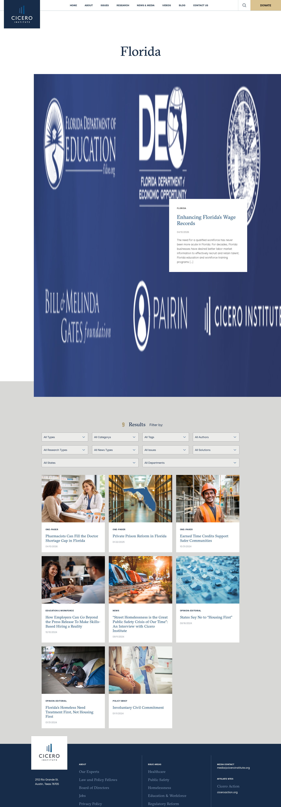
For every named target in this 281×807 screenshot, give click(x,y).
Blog (182, 5)
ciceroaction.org (227, 792)
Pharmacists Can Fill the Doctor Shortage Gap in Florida (72, 538)
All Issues (150, 450)
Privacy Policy (90, 804)
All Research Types (55, 450)
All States (49, 462)
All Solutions (202, 450)
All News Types (103, 450)
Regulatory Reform (163, 804)
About (89, 5)
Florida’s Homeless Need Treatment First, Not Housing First (69, 712)
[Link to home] (22, 14)
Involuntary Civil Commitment (138, 707)
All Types (49, 437)
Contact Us (200, 5)
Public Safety (158, 780)
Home (73, 5)
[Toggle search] (244, 5)
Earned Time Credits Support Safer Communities (204, 538)
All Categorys (102, 437)
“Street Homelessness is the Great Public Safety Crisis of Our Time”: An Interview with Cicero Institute (140, 624)
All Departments (155, 462)
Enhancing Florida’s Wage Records (206, 220)
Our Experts (89, 771)
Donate (265, 5)
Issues (105, 5)
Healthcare (157, 771)
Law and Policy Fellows (98, 780)
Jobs (82, 796)
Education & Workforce (167, 796)
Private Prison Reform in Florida (140, 536)
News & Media (145, 5)
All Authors (202, 437)
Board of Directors (94, 788)
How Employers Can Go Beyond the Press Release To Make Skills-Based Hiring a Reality (73, 621)
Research (123, 5)
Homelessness (159, 788)
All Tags (149, 437)
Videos (166, 5)
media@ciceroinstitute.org (233, 767)
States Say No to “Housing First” (206, 617)
